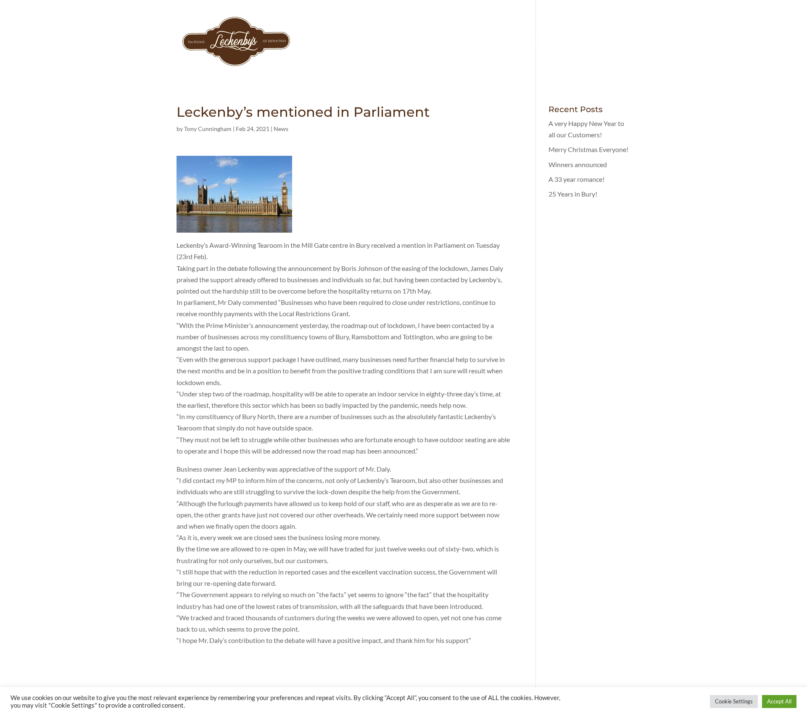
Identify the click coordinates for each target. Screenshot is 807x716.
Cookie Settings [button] (734, 701)
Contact (615, 41)
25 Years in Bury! (573, 194)
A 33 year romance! (576, 179)
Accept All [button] (779, 701)
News (281, 128)
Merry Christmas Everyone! (588, 149)
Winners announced (578, 164)
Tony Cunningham (208, 128)
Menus (579, 41)
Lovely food (535, 41)
